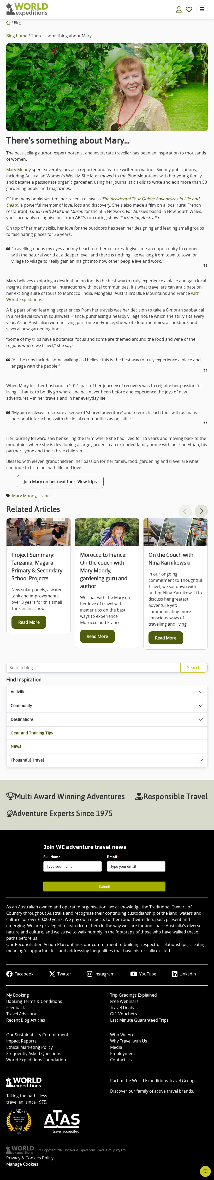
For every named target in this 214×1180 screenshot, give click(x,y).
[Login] (179, 9)
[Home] (8, 22)
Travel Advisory (21, 1014)
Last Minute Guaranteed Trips (139, 1020)
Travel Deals (122, 1007)
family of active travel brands (164, 1091)
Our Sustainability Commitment (37, 1035)
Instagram (104, 974)
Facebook (24, 974)
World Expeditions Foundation (36, 1060)
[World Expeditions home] (27, 9)
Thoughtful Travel (27, 760)
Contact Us (121, 1060)
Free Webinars (124, 1001)
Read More (29, 622)
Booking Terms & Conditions (34, 1001)
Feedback (15, 1007)
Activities (19, 691)
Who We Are (122, 1035)
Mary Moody (18, 169)
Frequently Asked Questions (33, 1053)
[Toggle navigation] (202, 9)
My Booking (17, 995)
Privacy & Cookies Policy (30, 1158)
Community (21, 705)
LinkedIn (188, 974)
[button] (201, 511)
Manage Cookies (22, 1164)
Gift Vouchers (123, 1014)
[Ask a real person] (205, 1171)
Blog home (16, 36)
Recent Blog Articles (25, 1020)
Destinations (22, 719)
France (45, 496)
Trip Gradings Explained (133, 995)
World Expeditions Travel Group (163, 1080)
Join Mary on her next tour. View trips (60, 481)
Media (116, 1047)
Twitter (64, 974)
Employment (122, 1053)
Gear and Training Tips (32, 732)
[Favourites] (189, 9)
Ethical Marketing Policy (29, 1047)
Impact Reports (21, 1041)
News (16, 746)
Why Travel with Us (128, 1041)
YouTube (147, 974)
